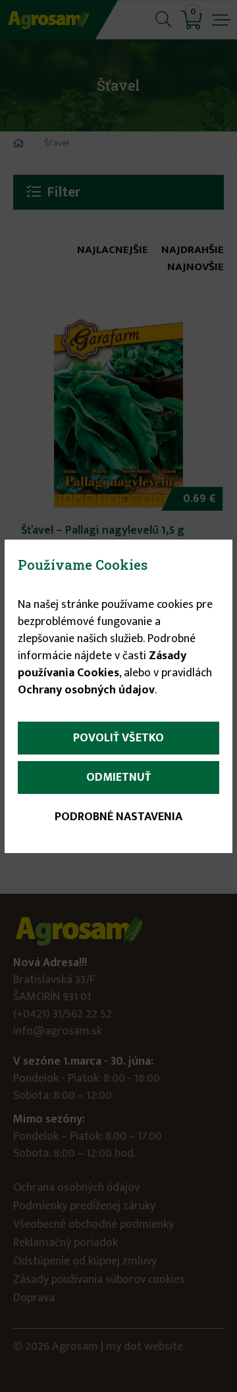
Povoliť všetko (118, 738)
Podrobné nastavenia (118, 817)
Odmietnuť (118, 777)
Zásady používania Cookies (102, 664)
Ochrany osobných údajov (86, 690)
